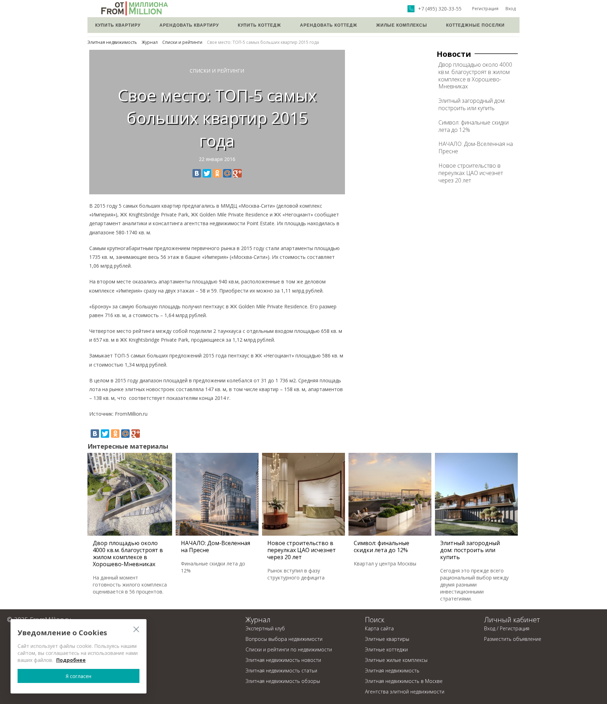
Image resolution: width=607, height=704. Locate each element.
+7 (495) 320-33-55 (440, 8)
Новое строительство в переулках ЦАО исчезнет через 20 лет (470, 173)
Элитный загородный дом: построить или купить (471, 104)
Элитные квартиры (387, 639)
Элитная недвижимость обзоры (283, 681)
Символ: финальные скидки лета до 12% (473, 126)
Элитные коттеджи (386, 649)
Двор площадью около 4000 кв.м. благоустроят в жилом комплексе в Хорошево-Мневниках (475, 75)
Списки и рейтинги (182, 42)
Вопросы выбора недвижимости (284, 639)
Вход (510, 9)
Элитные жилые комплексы (396, 660)
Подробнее (71, 660)
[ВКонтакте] (196, 173)
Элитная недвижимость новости (283, 660)
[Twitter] (207, 173)
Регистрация (485, 9)
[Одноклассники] (217, 173)
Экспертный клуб (265, 628)
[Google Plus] (237, 173)
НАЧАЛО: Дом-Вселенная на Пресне (475, 147)
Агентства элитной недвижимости (404, 691)
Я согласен (78, 676)
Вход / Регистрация (506, 628)
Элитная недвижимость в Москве (404, 681)
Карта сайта (379, 628)
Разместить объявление (512, 639)
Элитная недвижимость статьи (281, 670)
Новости (454, 53)
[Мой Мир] (227, 173)
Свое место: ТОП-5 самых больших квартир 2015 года (263, 42)
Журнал (150, 42)
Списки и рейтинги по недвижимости (289, 649)
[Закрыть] (136, 629)
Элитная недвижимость (112, 42)
